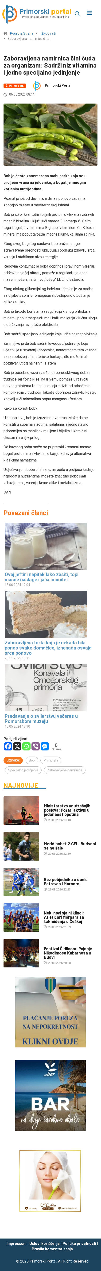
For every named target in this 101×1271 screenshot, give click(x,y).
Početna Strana (21, 33)
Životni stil (49, 33)
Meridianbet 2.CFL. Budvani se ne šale (70, 845)
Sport (48, 839)
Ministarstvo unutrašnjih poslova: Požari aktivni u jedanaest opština (67, 810)
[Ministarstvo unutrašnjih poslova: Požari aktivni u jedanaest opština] (21, 810)
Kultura (50, 944)
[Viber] (35, 746)
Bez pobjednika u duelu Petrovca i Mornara (66, 881)
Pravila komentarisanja (52, 1249)
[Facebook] (8, 746)
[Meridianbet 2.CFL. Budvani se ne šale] (21, 846)
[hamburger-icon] (89, 13)
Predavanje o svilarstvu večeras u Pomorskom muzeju (41, 718)
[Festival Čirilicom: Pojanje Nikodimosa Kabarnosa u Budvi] (21, 953)
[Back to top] (90, 1230)
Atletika (50, 908)
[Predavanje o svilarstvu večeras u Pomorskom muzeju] (48, 687)
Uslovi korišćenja (44, 1243)
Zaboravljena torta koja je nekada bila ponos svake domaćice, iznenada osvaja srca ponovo (48, 648)
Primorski (51, 760)
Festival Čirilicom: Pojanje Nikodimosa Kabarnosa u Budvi (68, 953)
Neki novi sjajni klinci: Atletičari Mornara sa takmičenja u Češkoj (64, 917)
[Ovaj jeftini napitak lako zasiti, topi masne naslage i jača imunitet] (48, 546)
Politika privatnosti (79, 1243)
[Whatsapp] (26, 746)
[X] (17, 746)
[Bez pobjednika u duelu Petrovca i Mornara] (21, 882)
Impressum (17, 1243)
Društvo (50, 801)
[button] (77, 13)
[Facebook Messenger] (45, 746)
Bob (32, 760)
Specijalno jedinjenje (23, 770)
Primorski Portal (58, 85)
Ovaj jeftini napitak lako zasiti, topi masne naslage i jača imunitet (41, 577)
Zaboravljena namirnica (64, 770)
